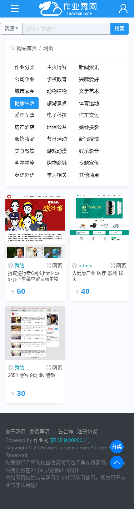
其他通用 (89, 175)
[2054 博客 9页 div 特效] (35, 333)
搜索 (120, 28)
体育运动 (89, 103)
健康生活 (25, 103)
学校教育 (57, 79)
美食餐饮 (25, 151)
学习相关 (57, 175)
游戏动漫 (57, 151)
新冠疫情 (89, 139)
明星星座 (25, 163)
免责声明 (39, 431)
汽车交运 (89, 115)
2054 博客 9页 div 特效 (31, 375)
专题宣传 (89, 163)
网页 (48, 48)
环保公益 (57, 127)
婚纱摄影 (89, 127)
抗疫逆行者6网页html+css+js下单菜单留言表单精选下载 (34, 276)
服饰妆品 (25, 139)
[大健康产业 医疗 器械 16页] (99, 218)
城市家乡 (25, 91)
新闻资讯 (89, 67)
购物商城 (57, 163)
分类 (117, 446)
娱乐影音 (89, 151)
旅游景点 (57, 103)
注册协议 (87, 431)
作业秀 (41, 440)
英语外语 (25, 175)
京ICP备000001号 (70, 440)
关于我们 (15, 431)
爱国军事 (25, 115)
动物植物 (57, 91)
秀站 (19, 265)
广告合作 (63, 431)
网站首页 (27, 48)
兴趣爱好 (89, 79)
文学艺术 (89, 91)
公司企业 (25, 79)
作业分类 (25, 67)
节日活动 (57, 139)
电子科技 (57, 115)
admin (86, 265)
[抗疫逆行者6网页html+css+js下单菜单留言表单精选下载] (35, 226)
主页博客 (57, 67)
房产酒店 (25, 127)
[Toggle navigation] (14, 9)
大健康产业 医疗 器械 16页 (97, 276)
